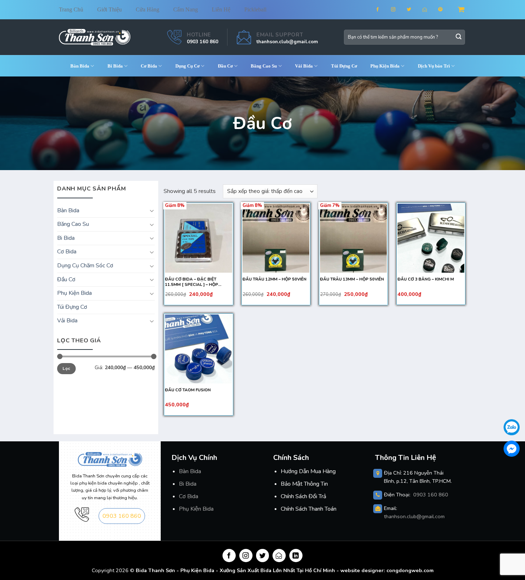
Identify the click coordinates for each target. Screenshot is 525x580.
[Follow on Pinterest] (444, 9)
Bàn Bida (190, 471)
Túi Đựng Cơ (344, 66)
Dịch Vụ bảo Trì (434, 66)
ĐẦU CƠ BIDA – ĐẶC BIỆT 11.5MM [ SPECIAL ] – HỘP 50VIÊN (191, 282)
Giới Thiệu (109, 9)
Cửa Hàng (147, 9)
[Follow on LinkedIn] (295, 555)
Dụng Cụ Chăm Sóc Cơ (85, 265)
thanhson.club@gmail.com (287, 41)
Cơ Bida (149, 66)
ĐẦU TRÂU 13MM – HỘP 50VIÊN (352, 279)
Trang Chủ (71, 9)
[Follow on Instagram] (397, 9)
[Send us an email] (429, 9)
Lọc (66, 368)
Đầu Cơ (225, 66)
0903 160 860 (202, 41)
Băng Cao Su (264, 66)
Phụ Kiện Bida (196, 509)
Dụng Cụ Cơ (187, 66)
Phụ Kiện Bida (385, 66)
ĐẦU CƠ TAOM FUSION (188, 390)
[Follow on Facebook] (382, 9)
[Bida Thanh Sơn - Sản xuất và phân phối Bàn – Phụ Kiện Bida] (94, 37)
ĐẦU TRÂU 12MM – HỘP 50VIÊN (274, 279)
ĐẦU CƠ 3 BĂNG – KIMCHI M (426, 279)
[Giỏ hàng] (462, 9)
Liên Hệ (221, 9)
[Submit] (458, 37)
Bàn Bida (79, 66)
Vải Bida (304, 66)
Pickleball (255, 9)
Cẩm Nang (185, 9)
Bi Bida (115, 66)
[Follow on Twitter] (413, 9)
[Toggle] (152, 210)
